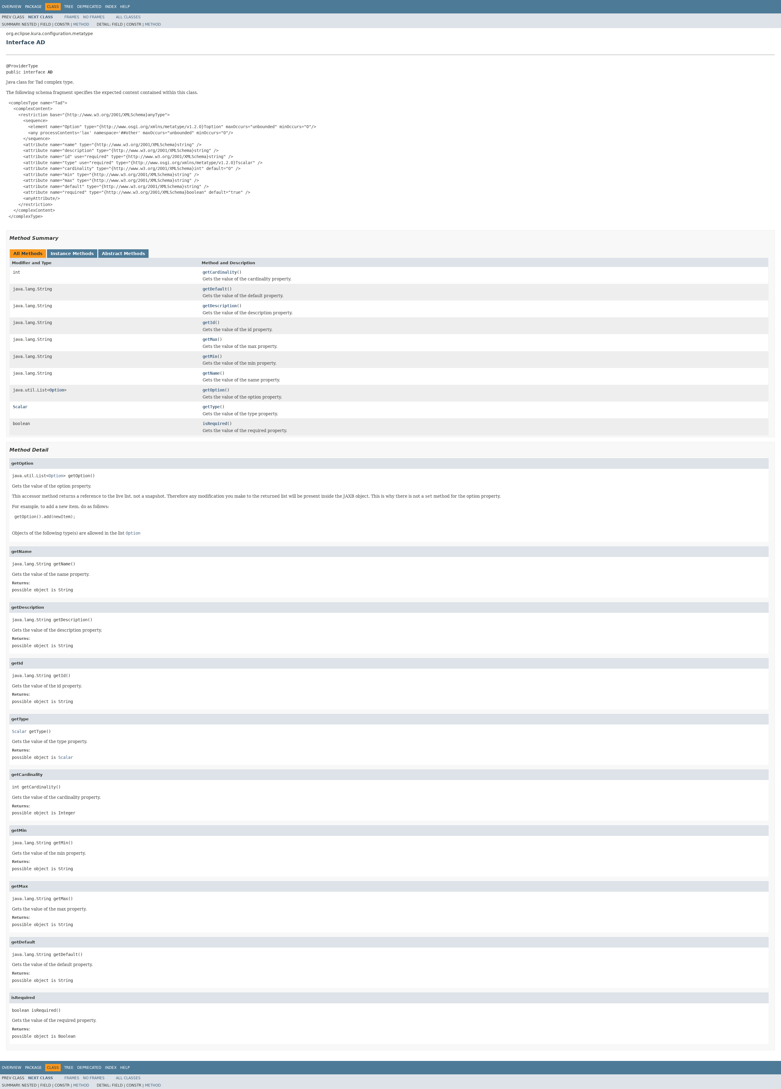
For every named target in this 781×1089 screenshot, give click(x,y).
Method (81, 24)
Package (33, 7)
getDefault (215, 289)
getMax (210, 339)
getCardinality (220, 272)
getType (211, 406)
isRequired (215, 423)
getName (211, 373)
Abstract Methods (123, 253)
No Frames (94, 17)
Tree (69, 7)
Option (56, 390)
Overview (11, 7)
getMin (210, 356)
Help (125, 7)
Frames (71, 17)
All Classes (128, 17)
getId (209, 322)
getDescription (220, 305)
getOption (214, 390)
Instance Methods (72, 253)
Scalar (20, 406)
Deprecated (89, 7)
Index (111, 7)
